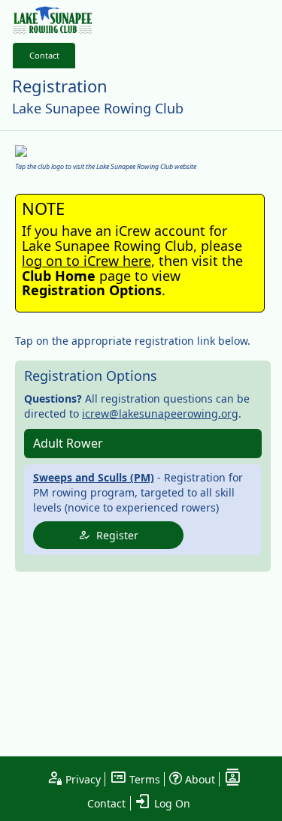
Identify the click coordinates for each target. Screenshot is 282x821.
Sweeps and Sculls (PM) (93, 477)
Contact (44, 55)
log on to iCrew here (86, 261)
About (198, 779)
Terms (143, 779)
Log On (170, 803)
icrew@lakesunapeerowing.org (160, 413)
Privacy (81, 779)
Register (114, 535)
